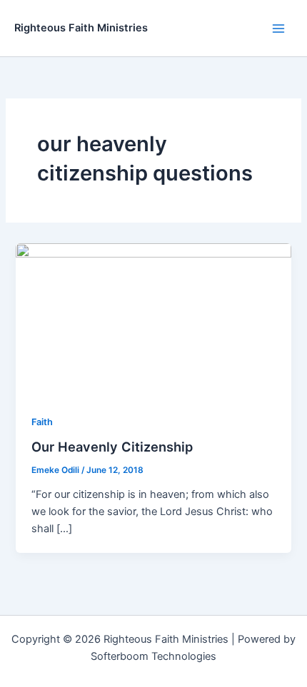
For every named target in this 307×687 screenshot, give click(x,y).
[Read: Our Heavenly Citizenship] (153, 319)
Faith (42, 422)
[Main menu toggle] (278, 28)
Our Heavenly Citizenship (112, 446)
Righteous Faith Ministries (81, 27)
